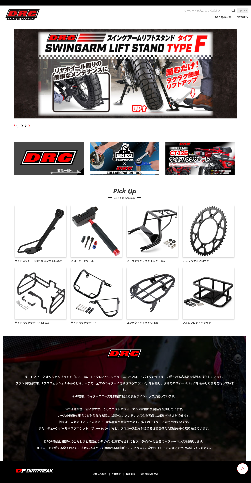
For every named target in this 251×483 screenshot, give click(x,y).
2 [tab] (25, 126)
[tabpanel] (126, 74)
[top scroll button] (242, 468)
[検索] (234, 10)
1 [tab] (22, 126)
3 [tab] (29, 126)
